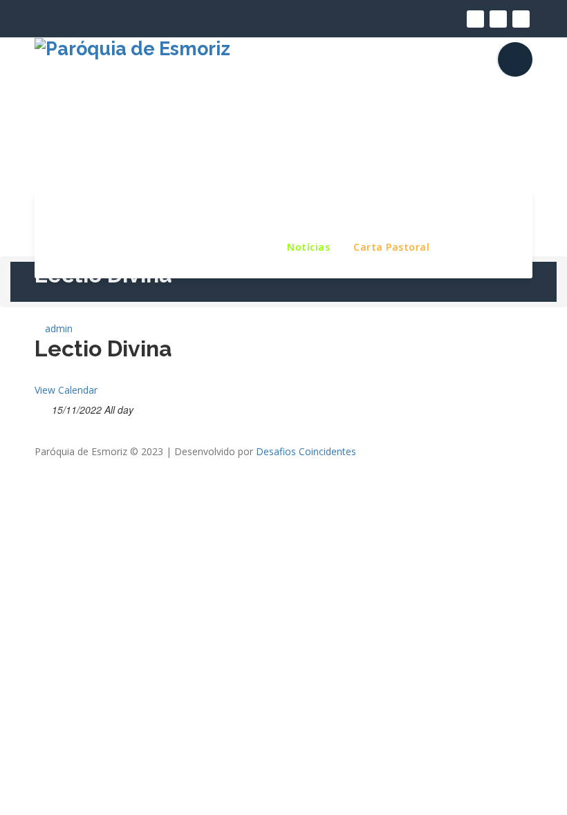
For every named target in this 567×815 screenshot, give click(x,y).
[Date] (42, 407)
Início (81, 211)
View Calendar (66, 389)
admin (57, 328)
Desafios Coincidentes (306, 451)
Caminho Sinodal (211, 246)
